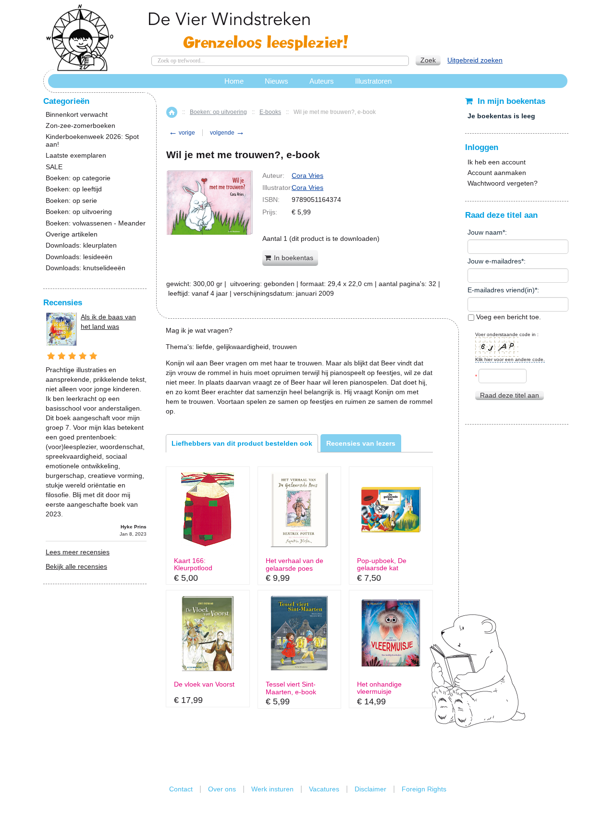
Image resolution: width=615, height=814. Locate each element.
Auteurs (321, 81)
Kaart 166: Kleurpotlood (193, 564)
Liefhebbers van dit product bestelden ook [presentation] (242, 443)
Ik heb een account (496, 162)
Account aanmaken (496, 172)
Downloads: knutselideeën (85, 268)
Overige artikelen (72, 234)
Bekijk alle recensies (76, 566)
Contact (181, 789)
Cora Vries (307, 175)
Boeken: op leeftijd (74, 189)
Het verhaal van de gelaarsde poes (294, 564)
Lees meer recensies (78, 552)
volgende (227, 132)
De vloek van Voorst (204, 684)
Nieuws (276, 81)
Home (171, 112)
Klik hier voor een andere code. (510, 359)
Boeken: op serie (71, 200)
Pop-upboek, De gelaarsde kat (381, 564)
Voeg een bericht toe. (507, 317)
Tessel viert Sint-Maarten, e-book (291, 688)
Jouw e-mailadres (494, 261)
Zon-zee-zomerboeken (80, 125)
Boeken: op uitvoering (218, 112)
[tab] (242, 443)
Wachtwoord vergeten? (502, 183)
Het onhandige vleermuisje (379, 688)
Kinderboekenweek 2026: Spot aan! (92, 140)
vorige (182, 132)
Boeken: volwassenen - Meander (96, 223)
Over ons (222, 789)
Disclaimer (370, 789)
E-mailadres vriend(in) (501, 290)
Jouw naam (485, 232)
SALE (54, 167)
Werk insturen (272, 789)
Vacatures (324, 789)
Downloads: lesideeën (79, 257)
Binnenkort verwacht (77, 114)
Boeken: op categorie (78, 178)
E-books (270, 112)
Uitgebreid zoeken (475, 60)
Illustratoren (373, 81)
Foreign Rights (424, 789)
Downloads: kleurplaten (81, 245)
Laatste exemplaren (76, 155)
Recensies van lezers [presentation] (360, 443)
